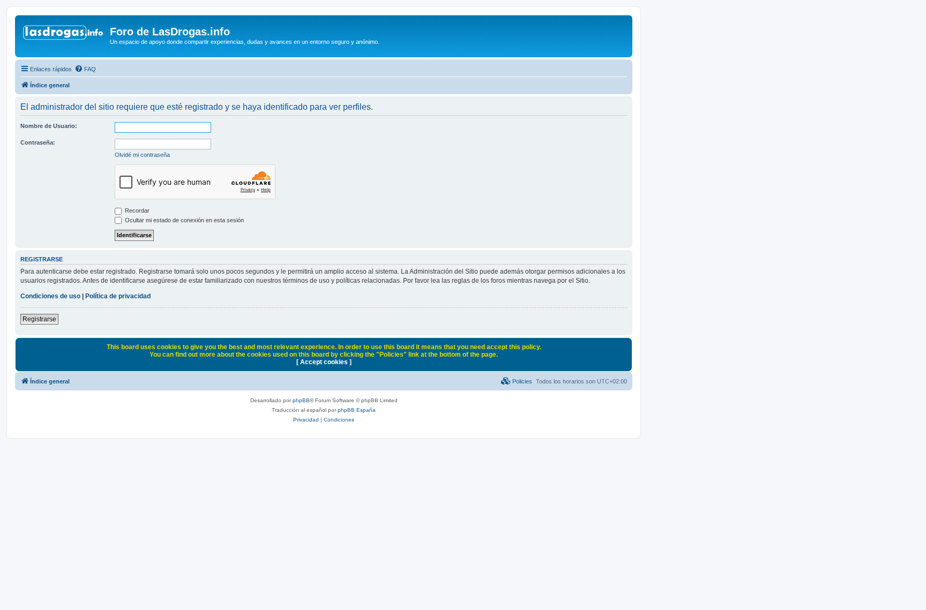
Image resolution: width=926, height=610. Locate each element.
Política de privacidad (118, 296)
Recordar (136, 210)
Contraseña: (37, 142)
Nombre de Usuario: (48, 126)
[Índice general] (64, 35)
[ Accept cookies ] (324, 362)
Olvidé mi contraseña (142, 155)
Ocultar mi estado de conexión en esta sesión (183, 220)
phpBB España (357, 410)
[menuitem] (85, 69)
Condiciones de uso (50, 296)
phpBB (301, 400)
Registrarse (39, 319)
